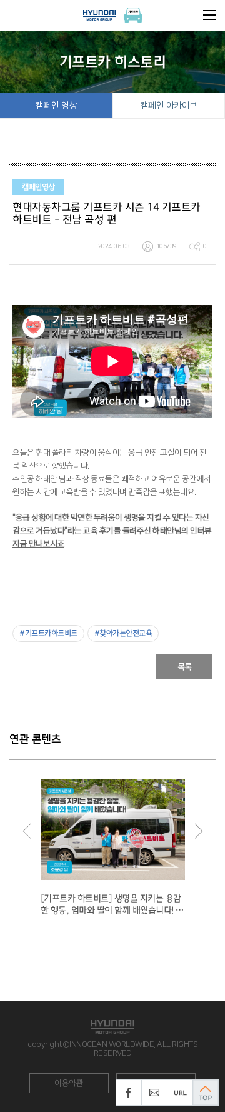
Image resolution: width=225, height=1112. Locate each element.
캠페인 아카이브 (169, 106)
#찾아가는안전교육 (123, 633)
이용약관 (68, 1083)
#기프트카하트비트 (48, 633)
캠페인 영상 (56, 106)
